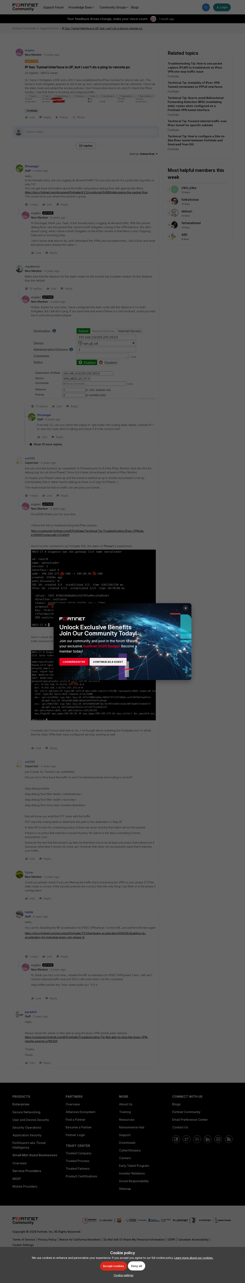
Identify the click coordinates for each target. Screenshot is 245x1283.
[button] (122, 1275)
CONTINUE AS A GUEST (108, 661)
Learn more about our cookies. (193, 1257)
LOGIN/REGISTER (74, 661)
